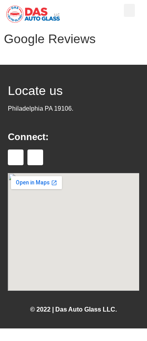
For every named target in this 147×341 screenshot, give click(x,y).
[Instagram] (16, 157)
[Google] (35, 157)
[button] (129, 10)
